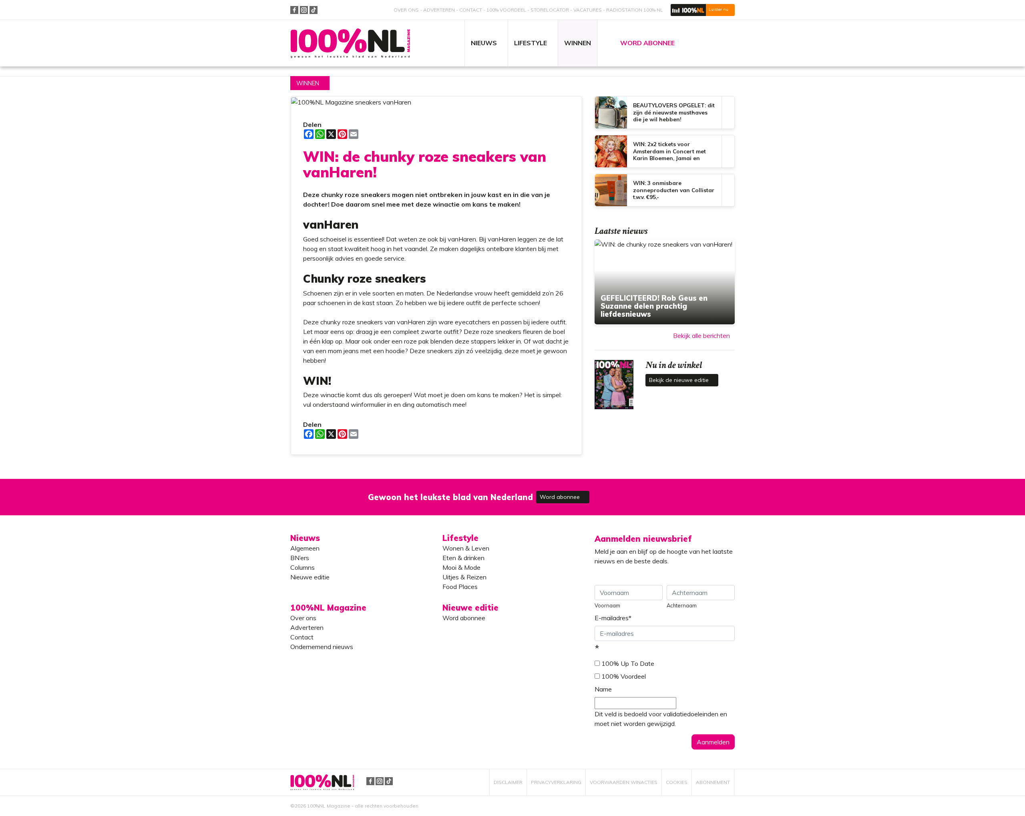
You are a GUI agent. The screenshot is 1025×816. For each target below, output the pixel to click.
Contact (470, 10)
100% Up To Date (627, 663)
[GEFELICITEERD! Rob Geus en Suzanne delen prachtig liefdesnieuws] (665, 281)
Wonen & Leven (465, 548)
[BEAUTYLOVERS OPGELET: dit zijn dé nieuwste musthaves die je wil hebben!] (664, 112)
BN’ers (299, 558)
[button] (703, 10)
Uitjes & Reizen (464, 577)
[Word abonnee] (629, 492)
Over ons (406, 10)
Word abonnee (560, 496)
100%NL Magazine (350, 43)
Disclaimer (508, 782)
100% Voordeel (506, 10)
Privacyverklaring (556, 782)
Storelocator (550, 10)
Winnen (307, 83)
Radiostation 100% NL (634, 10)
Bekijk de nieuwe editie (679, 380)
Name (603, 689)
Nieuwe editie (310, 577)
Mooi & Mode (461, 567)
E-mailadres (613, 618)
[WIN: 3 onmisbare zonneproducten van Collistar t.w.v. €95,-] (664, 190)
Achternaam (682, 605)
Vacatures (587, 10)
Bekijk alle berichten (701, 336)
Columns (302, 567)
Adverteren (439, 10)
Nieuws (305, 538)
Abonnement (713, 782)
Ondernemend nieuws (321, 647)
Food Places (460, 587)
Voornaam (607, 605)
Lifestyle (460, 538)
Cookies (676, 782)
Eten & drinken (463, 558)
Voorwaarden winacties (623, 782)
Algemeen (305, 548)
